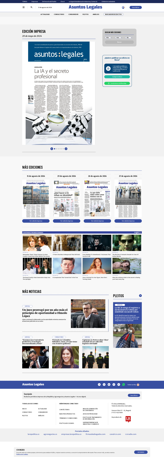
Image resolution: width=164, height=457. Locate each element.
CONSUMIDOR (73, 14)
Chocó (63, 1)
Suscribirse (135, 7)
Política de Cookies (22, 454)
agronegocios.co (50, 434)
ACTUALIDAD (45, 14)
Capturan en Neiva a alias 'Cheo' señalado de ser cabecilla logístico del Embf (95, 342)
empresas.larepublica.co (71, 434)
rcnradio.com (130, 434)
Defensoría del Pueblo (49, 1)
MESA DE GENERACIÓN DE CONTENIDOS (90, 409)
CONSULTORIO (59, 14)
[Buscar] (31, 7)
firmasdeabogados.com (95, 434)
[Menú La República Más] (23, 7)
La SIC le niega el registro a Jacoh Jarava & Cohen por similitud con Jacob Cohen (127, 310)
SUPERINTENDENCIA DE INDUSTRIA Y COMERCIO (91, 423)
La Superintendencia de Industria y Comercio (83, 1)
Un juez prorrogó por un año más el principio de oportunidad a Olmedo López (45, 313)
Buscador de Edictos (113, 14)
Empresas (35, 1)
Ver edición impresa (36, 221)
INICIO (24, 409)
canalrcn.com (115, 434)
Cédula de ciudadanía (108, 1)
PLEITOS (85, 14)
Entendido (141, 452)
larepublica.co (33, 434)
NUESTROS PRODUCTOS (67, 414)
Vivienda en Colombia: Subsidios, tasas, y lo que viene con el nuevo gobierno (64, 342)
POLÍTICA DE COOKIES (66, 423)
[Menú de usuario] (123, 7)
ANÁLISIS (96, 14)
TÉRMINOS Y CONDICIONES (68, 418)
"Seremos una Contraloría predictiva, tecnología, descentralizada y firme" (33, 342)
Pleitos (118, 295)
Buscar (119, 42)
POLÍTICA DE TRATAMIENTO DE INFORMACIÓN (92, 418)
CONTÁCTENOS (64, 409)
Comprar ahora (117, 77)
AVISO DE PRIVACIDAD (90, 414)
